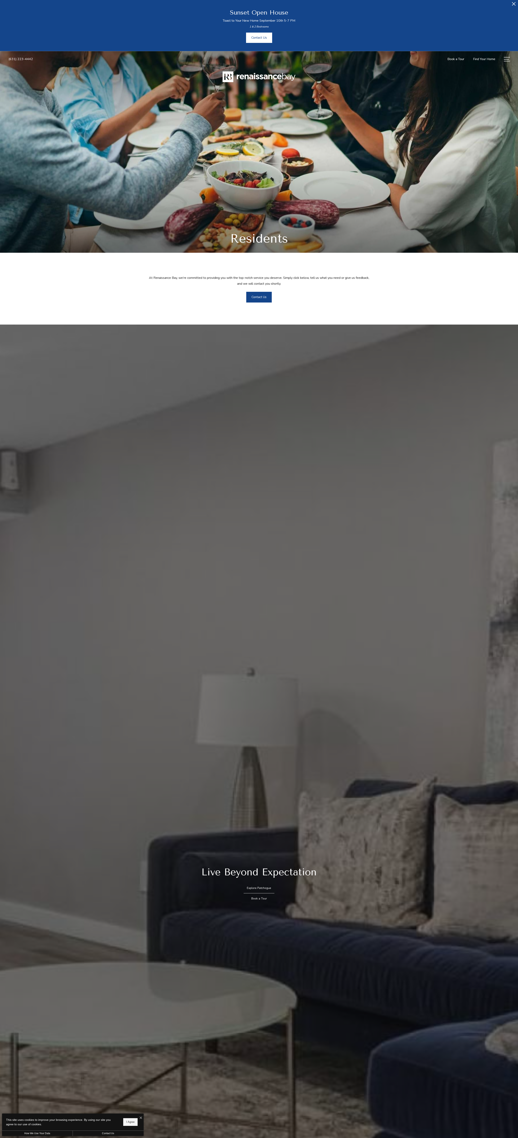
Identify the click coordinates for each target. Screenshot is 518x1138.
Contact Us (108, 1133)
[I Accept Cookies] (141, 1118)
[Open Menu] (507, 59)
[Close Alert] (514, 5)
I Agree (130, 1121)
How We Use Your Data (37, 1133)
